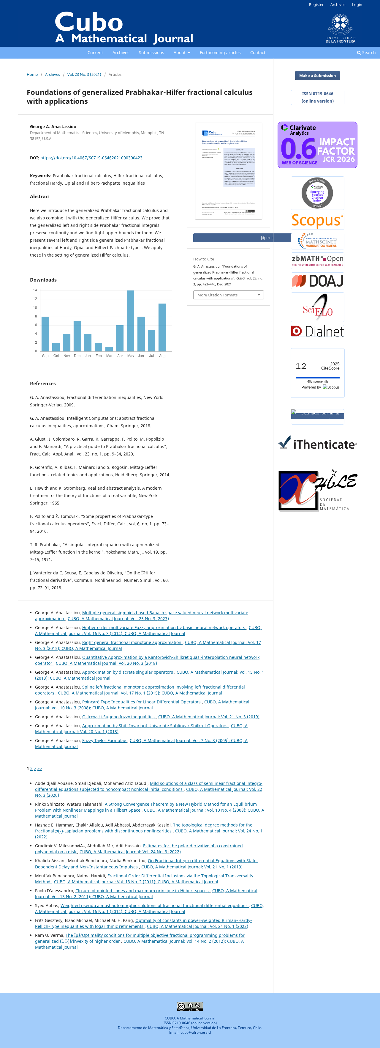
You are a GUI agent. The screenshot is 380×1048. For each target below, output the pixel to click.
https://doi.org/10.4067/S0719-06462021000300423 (91, 158)
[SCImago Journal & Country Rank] (317, 416)
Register (316, 4)
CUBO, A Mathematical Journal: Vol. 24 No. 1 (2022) (197, 926)
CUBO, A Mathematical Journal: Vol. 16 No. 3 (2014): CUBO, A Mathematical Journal (148, 630)
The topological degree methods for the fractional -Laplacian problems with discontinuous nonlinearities (143, 828)
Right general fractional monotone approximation (132, 642)
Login (357, 4)
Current (95, 52)
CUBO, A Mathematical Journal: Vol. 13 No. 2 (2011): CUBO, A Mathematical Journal (136, 881)
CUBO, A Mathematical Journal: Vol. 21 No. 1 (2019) (192, 867)
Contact (257, 52)
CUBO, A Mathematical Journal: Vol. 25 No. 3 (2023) (118, 618)
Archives (121, 52)
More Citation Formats (217, 295)
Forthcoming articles (220, 52)
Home (32, 74)
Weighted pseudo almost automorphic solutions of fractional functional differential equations (155, 905)
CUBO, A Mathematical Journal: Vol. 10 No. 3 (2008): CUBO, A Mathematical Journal (142, 705)
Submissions (151, 52)
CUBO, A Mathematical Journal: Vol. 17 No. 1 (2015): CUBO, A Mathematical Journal (140, 693)
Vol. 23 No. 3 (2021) (84, 74)
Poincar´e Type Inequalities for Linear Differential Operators (142, 702)
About (180, 52)
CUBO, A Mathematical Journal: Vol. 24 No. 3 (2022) (130, 851)
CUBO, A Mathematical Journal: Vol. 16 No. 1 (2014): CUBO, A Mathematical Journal (149, 908)
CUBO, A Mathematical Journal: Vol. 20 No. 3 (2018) (106, 663)
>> (39, 768)
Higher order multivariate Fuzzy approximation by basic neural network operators (164, 627)
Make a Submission (317, 75)
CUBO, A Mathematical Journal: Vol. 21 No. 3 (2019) (208, 716)
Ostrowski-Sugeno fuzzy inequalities (119, 716)
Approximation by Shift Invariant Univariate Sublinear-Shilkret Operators (155, 725)
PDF (269, 238)
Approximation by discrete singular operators (128, 672)
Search (368, 52)
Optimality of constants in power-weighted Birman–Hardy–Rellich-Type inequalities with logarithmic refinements (143, 923)
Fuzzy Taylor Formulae (104, 740)
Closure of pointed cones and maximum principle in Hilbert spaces (142, 890)
